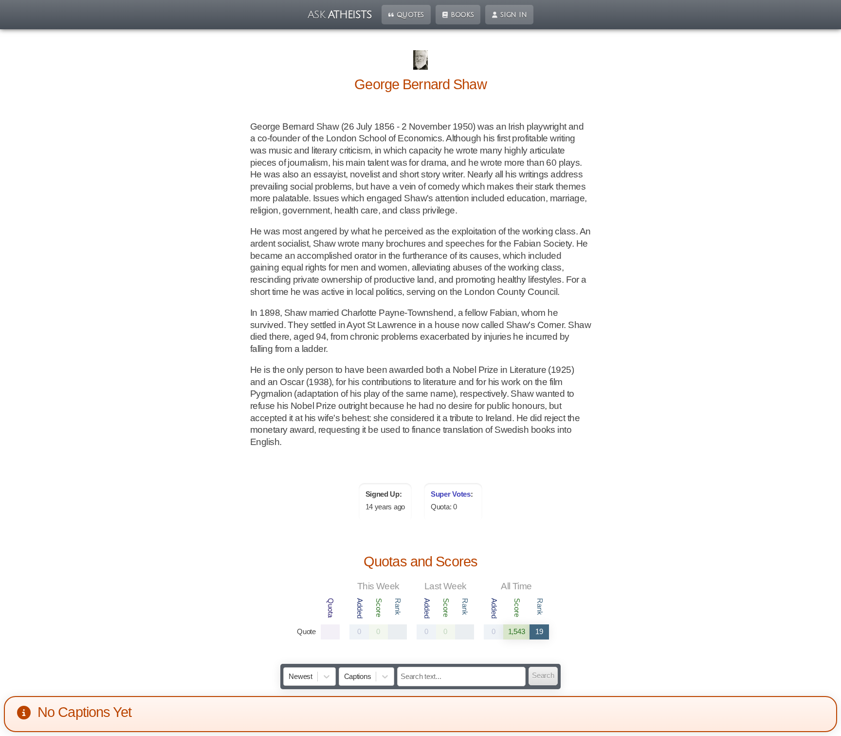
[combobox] (290, 677)
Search (543, 675)
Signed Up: (384, 494)
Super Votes (451, 494)
